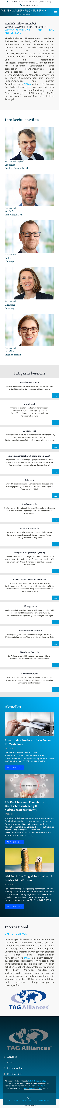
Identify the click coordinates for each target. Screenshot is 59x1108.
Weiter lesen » (14, 768)
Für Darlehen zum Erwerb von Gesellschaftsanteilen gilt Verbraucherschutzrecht (24, 805)
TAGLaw (27, 84)
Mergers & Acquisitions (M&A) (29, 552)
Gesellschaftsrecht (29, 382)
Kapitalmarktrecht (29, 528)
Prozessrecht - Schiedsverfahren (29, 579)
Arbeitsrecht (29, 430)
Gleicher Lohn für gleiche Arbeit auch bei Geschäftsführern (29, 878)
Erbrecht (29, 480)
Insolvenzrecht (29, 504)
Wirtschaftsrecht (29, 673)
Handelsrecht (29, 404)
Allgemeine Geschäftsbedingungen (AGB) (30, 455)
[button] (29, 1099)
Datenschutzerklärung (33, 1088)
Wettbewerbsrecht (29, 652)
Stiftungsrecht (29, 606)
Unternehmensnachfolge (29, 630)
